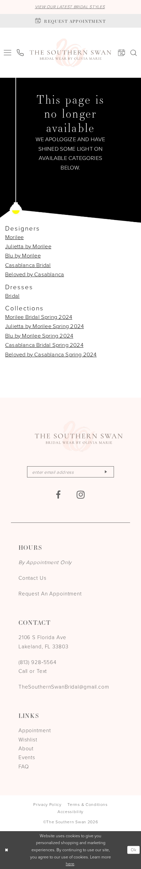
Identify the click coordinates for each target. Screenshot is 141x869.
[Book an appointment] (121, 53)
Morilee (14, 237)
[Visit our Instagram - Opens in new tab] (81, 494)
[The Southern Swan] (70, 53)
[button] (7, 52)
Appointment (34, 730)
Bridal (12, 295)
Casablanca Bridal (28, 265)
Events (26, 757)
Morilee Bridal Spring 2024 (38, 317)
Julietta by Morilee (28, 246)
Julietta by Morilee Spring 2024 (44, 326)
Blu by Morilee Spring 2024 (39, 335)
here (70, 864)
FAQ (23, 766)
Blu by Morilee (23, 255)
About (26, 748)
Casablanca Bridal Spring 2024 (44, 345)
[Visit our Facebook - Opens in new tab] (58, 495)
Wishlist (27, 739)
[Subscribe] (106, 471)
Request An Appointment (50, 593)
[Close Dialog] (6, 850)
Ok (134, 850)
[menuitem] (7, 52)
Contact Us (32, 577)
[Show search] (134, 53)
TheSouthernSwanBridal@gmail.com (63, 686)
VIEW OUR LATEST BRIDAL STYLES (70, 7)
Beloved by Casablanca (34, 274)
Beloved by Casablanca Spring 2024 (51, 354)
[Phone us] (20, 53)
